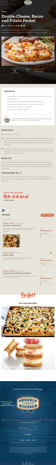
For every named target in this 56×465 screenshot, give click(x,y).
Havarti (19, 120)
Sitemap (43, 442)
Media (34, 440)
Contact (28, 440)
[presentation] (11, 241)
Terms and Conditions (35, 421)
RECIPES (4, 11)
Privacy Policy (26, 421)
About (22, 440)
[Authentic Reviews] (5, 210)
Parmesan (24, 120)
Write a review (39, 72)
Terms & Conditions (30, 442)
